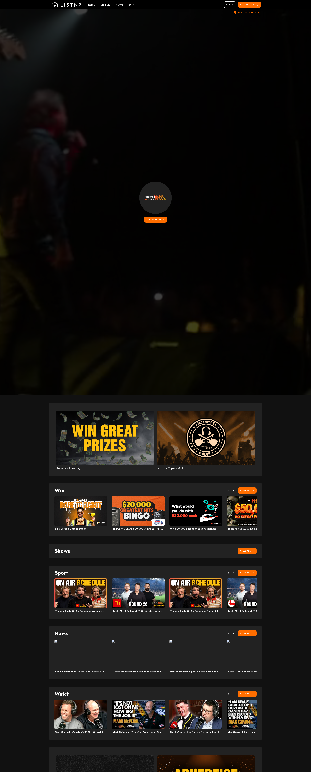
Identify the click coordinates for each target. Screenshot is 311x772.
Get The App (247, 4)
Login (229, 4)
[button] (228, 491)
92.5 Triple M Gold (247, 12)
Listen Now (153, 219)
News (119, 4)
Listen (105, 4)
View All (245, 490)
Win (132, 4)
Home (91, 4)
